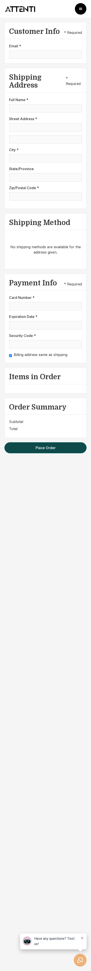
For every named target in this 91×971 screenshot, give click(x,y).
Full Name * (18, 100)
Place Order (46, 448)
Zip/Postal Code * (24, 188)
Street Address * (23, 119)
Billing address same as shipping (40, 354)
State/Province (21, 169)
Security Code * (22, 335)
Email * (15, 46)
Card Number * (21, 297)
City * (14, 150)
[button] (80, 9)
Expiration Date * (23, 316)
